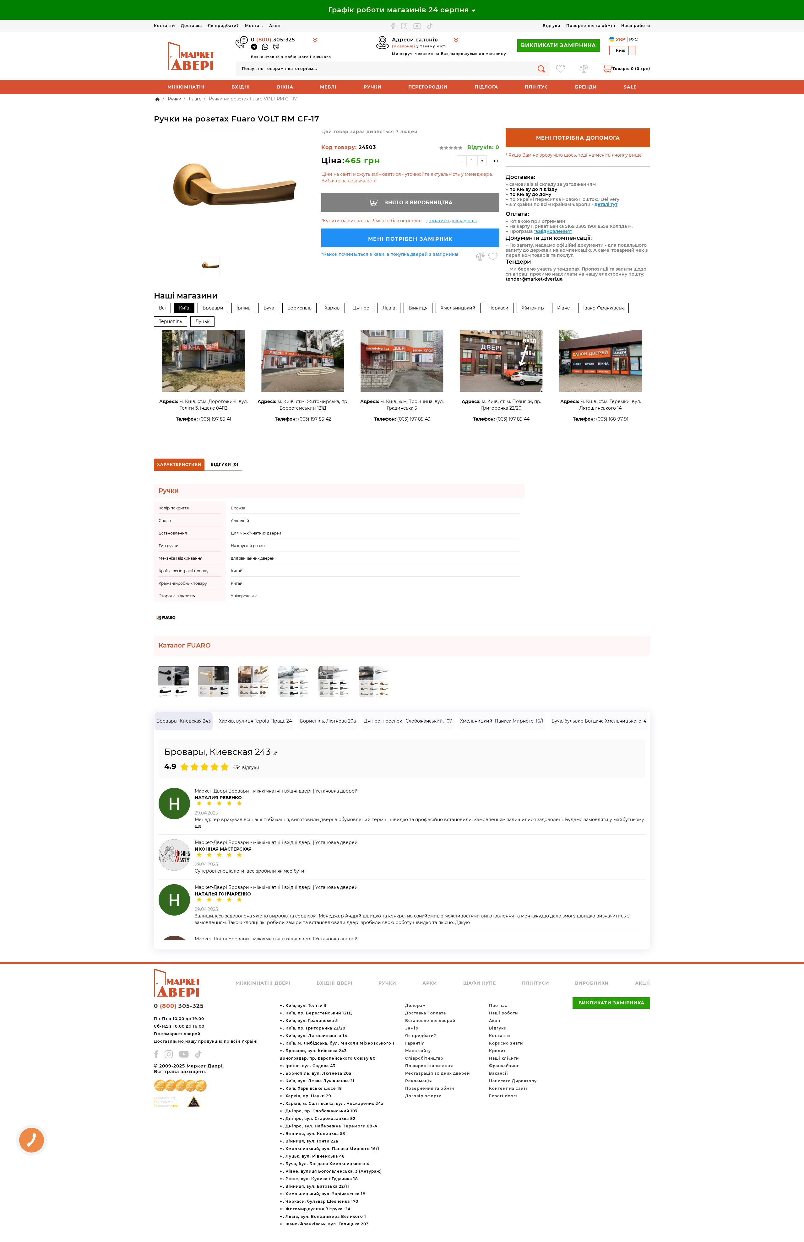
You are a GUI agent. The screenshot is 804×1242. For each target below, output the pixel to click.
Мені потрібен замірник (410, 239)
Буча (268, 308)
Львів (389, 308)
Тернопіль (170, 321)
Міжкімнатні (186, 87)
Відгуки (551, 25)
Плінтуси (535, 983)
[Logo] (191, 55)
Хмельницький (458, 308)
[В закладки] (492, 256)
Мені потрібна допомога (578, 138)
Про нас (498, 1005)
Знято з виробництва (419, 203)
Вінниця (418, 308)
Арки (429, 983)
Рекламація (418, 1080)
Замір (411, 1028)
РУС (633, 39)
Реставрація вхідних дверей (437, 1073)
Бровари (213, 308)
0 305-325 (273, 40)
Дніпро (361, 308)
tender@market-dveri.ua (534, 279)
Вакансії (498, 1073)
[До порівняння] (480, 256)
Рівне (563, 308)
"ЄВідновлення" (553, 231)
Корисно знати (506, 1043)
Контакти (164, 25)
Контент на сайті (508, 1088)
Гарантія (415, 1043)
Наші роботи (635, 25)
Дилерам (415, 1005)
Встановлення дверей (430, 1020)
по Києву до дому (530, 194)
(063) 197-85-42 (314, 419)
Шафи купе (479, 983)
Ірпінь (243, 308)
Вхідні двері (335, 983)
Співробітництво (424, 1058)
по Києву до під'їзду (533, 189)
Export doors (503, 1096)
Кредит (497, 1050)
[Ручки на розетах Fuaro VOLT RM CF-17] (234, 191)
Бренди (586, 87)
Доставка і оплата (425, 1013)
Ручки (373, 87)
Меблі (328, 87)
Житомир (533, 308)
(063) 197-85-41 (215, 419)
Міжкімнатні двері (263, 983)
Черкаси (498, 308)
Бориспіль (299, 308)
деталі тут (606, 204)
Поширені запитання (429, 1065)
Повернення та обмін (590, 25)
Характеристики (179, 464)
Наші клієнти (504, 1058)
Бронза (238, 508)
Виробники (592, 983)
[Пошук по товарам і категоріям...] (541, 69)
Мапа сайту (418, 1050)
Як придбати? (223, 25)
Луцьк (202, 321)
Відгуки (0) (224, 464)
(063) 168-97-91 (612, 419)
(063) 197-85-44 (513, 419)
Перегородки (428, 87)
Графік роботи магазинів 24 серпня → (402, 10)
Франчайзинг (504, 1065)
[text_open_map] (275, 753)
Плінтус (536, 87)
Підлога (486, 87)
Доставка (191, 25)
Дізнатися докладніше (451, 220)
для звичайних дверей (252, 558)
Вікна (285, 87)
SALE (630, 87)
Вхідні (240, 87)
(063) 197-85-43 (413, 419)
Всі (162, 308)
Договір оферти (423, 1096)
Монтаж (254, 25)
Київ (184, 308)
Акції (274, 25)
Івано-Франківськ (603, 308)
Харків (332, 308)
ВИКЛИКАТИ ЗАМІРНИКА (558, 45)
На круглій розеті (248, 545)
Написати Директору (513, 1080)
